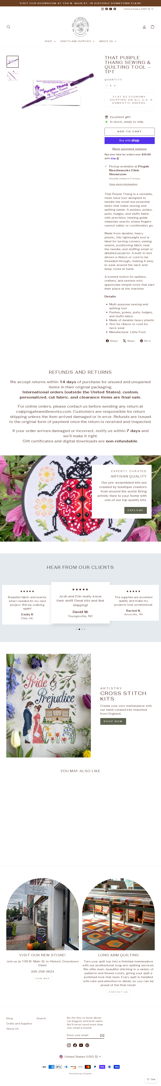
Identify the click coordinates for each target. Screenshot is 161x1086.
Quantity (114, 79)
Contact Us (118, 992)
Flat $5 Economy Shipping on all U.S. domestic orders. (129, 99)
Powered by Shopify (80, 1073)
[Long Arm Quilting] (118, 914)
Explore (136, 510)
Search (41, 1018)
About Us (106, 41)
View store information (123, 184)
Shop (49, 41)
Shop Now (113, 721)
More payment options (129, 149)
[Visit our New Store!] (42, 914)
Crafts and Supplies (76, 41)
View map (42, 978)
